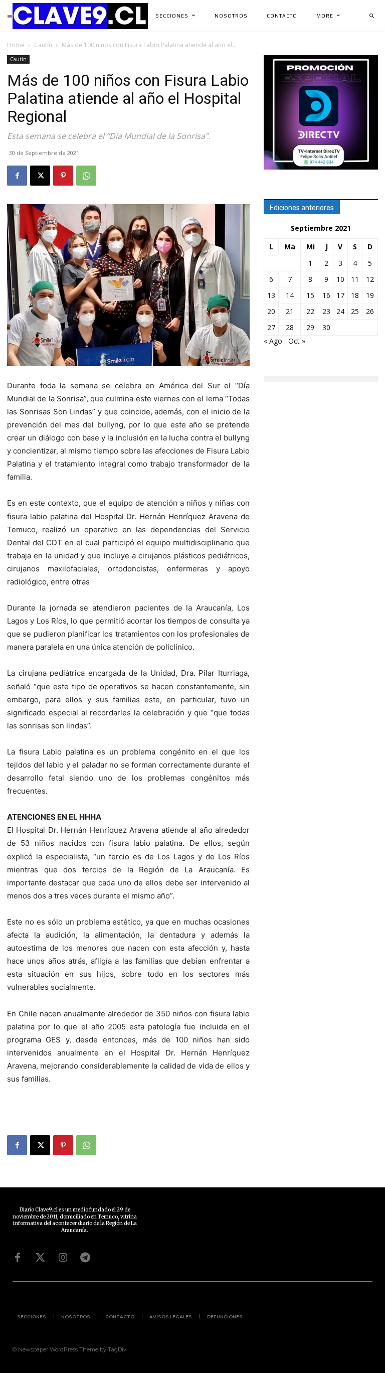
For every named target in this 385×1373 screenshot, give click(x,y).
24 (340, 311)
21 (290, 311)
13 (271, 295)
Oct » (296, 341)
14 (290, 295)
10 (340, 279)
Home (16, 45)
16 (326, 295)
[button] (371, 16)
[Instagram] (63, 1258)
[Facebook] (17, 176)
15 (310, 295)
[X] (40, 176)
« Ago (273, 341)
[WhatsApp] (86, 176)
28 (290, 327)
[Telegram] (85, 1258)
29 (310, 327)
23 (326, 311)
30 (326, 327)
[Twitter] (40, 1258)
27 (271, 327)
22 (310, 311)
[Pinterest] (63, 176)
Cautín (43, 45)
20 (271, 311)
